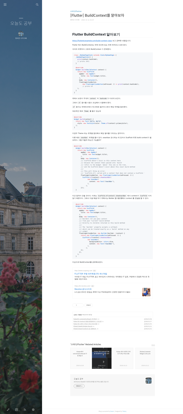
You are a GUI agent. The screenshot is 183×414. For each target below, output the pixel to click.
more (153, 345)
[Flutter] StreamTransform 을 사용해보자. (84, 329)
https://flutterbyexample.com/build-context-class (92, 41)
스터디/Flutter (76, 11)
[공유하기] (78, 305)
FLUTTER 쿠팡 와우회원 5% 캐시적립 (91, 274)
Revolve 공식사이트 (83, 289)
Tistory (124, 411)
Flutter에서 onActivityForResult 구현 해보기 (85, 319)
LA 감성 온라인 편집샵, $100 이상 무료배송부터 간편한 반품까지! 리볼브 (102, 292)
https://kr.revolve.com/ (82, 286)
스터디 (75, 314)
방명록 (16, 410)
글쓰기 (8, 410)
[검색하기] (37, 4)
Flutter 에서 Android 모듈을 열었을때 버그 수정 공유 (87, 321)
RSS (25, 410)
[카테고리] (5, 4)
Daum (112, 411)
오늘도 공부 (21, 23)
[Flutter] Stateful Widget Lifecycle (82, 326)
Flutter (80, 314)
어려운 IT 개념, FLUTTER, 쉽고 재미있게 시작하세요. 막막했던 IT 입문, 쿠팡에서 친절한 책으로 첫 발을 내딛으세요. (112, 278)
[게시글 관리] (81, 305)
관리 (33, 410)
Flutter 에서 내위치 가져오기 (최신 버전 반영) (85, 324)
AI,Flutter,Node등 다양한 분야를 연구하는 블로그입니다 (91, 382)
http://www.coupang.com (83, 270)
